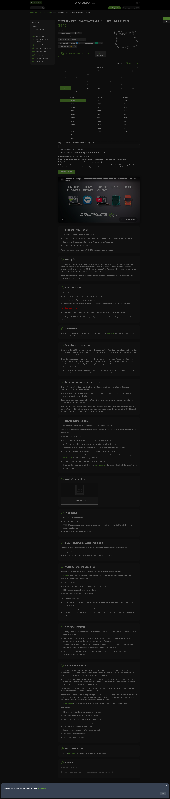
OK (163, 793)
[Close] (167, 785)
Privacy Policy (41, 788)
